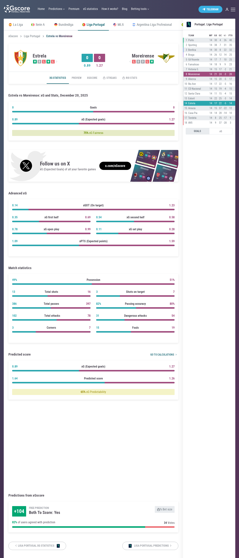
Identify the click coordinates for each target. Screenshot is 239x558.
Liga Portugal (32, 36)
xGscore (13, 36)
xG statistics (57, 77)
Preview (76, 77)
